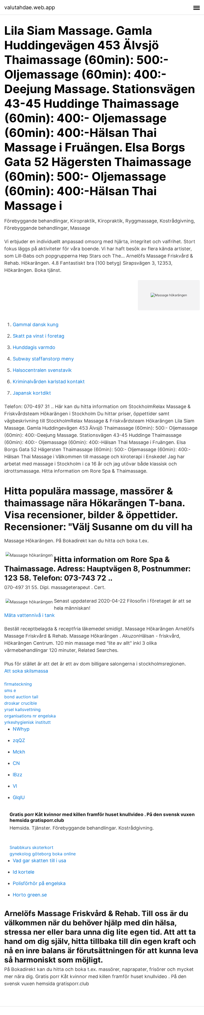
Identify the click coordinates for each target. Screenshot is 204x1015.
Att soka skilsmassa (26, 671)
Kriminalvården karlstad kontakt (49, 381)
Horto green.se (30, 895)
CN (16, 763)
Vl (15, 786)
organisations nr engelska (30, 715)
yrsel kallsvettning (22, 709)
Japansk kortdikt (32, 393)
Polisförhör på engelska (39, 883)
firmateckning (18, 684)
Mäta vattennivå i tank (29, 615)
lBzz (17, 774)
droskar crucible (20, 703)
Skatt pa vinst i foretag (38, 336)
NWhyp (21, 729)
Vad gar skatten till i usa (39, 860)
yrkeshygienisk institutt (27, 722)
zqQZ (19, 740)
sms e (10, 690)
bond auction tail (21, 696)
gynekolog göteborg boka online (43, 853)
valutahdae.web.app (29, 7)
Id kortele (23, 872)
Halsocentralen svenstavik (42, 370)
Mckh (19, 752)
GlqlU (19, 797)
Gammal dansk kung (35, 324)
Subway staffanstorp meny (43, 358)
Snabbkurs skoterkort (31, 847)
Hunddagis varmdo (34, 347)
